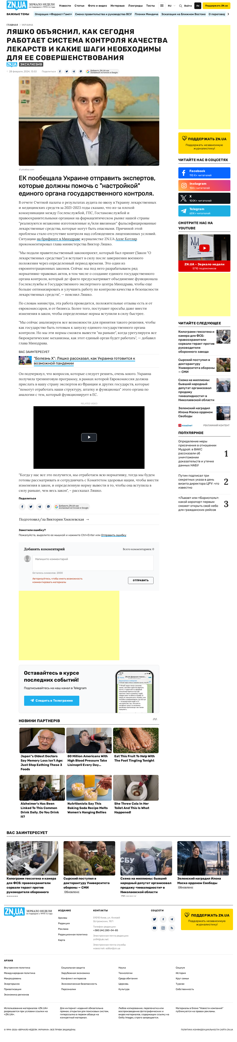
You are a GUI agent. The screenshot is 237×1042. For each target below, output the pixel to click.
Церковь (123, 983)
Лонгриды (135, 5)
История (181, 973)
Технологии (125, 973)
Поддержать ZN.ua (216, 5)
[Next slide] (227, 14)
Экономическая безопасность (79, 983)
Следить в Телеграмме (54, 700)
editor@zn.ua (113, 948)
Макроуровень (12, 978)
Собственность (185, 989)
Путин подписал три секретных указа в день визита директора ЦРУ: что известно (198, 481)
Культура (123, 989)
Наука (122, 967)
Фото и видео (97, 5)
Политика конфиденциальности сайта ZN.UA (207, 1029)
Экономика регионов (16, 994)
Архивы (62, 917)
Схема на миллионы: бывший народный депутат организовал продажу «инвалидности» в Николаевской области (196, 390)
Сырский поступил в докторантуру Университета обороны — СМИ (196, 366)
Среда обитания (128, 978)
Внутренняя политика (17, 967)
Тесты (150, 5)
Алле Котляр (126, 239)
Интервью (118, 5)
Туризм (180, 983)
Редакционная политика (72, 934)
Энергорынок (12, 983)
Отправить (141, 580)
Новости (65, 5)
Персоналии (68, 989)
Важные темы (18, 14)
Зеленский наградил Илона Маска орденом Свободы (195, 412)
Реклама (63, 928)
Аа (197, 5)
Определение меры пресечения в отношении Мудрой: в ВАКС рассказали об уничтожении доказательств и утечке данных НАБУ (197, 453)
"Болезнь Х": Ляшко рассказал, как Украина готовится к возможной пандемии (84, 361)
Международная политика (19, 973)
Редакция (64, 923)
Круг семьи (182, 978)
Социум (180, 967)
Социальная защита (73, 967)
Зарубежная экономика (75, 973)
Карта (61, 940)
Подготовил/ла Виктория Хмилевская (51, 519)
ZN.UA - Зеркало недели (204, 264)
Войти (188, 5)
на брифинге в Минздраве (58, 239)
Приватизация (12, 989)
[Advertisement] (69, 625)
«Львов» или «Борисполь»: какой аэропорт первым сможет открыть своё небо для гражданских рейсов (198, 504)
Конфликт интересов (73, 978)
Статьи (79, 5)
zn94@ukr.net (100, 939)
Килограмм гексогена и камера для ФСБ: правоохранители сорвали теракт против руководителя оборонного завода (196, 342)
